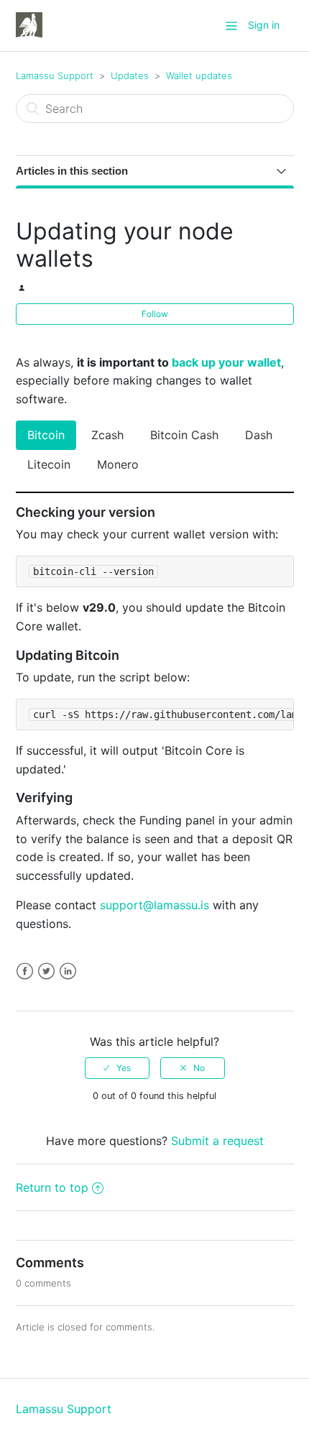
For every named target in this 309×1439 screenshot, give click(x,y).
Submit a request (217, 1141)
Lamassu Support (54, 75)
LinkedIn (68, 971)
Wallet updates (199, 75)
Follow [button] (155, 313)
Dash (258, 435)
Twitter (46, 971)
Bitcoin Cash (184, 435)
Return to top (52, 1187)
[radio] (117, 1068)
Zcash (107, 435)
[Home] (29, 24)
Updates (130, 75)
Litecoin (48, 464)
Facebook (25, 971)
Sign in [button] (264, 25)
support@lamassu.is (154, 905)
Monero (118, 464)
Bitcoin (46, 435)
